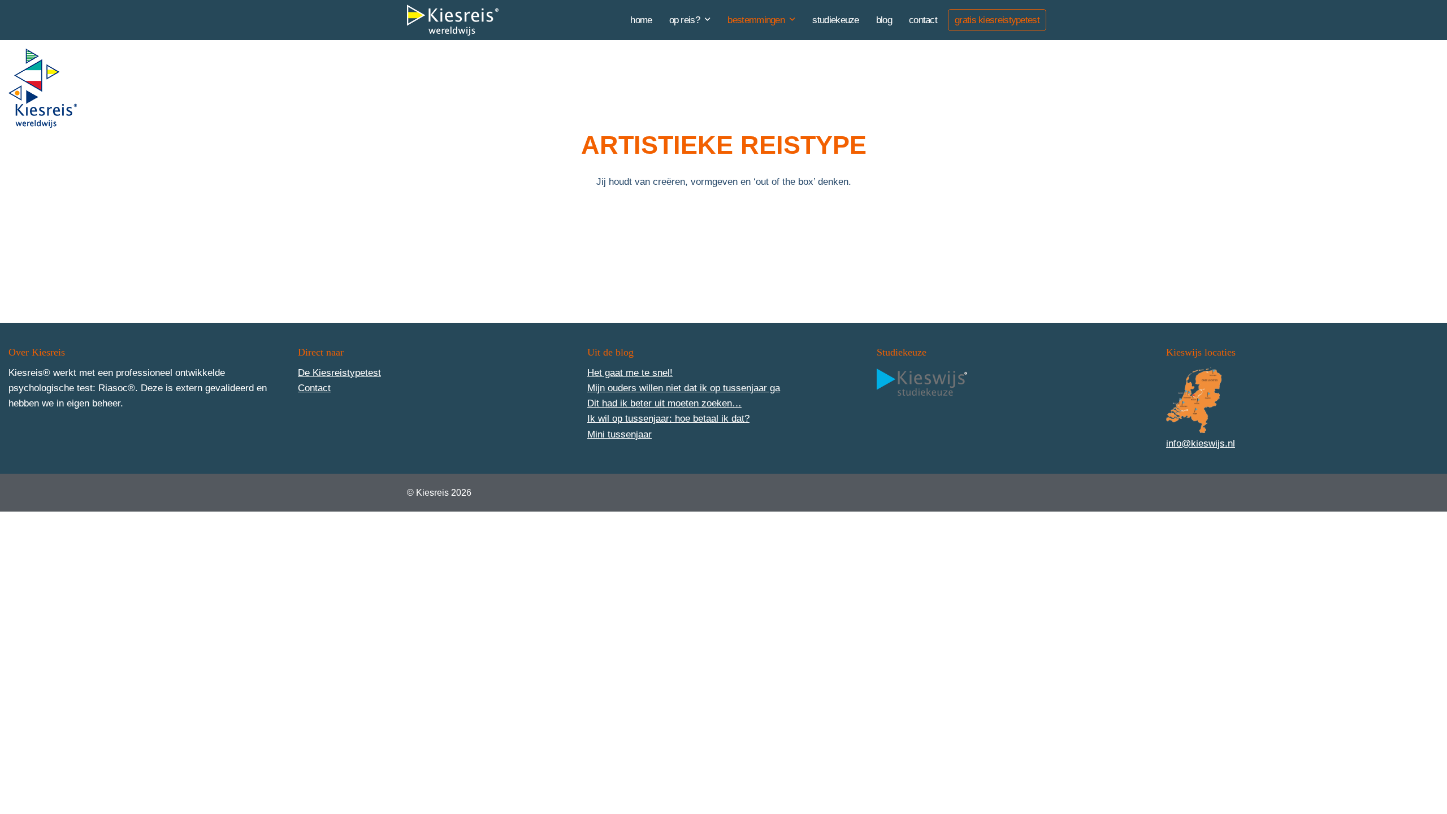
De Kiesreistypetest (339, 372)
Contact (314, 388)
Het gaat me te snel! (630, 372)
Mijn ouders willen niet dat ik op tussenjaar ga (683, 388)
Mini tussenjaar (619, 434)
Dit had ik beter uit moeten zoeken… (664, 403)
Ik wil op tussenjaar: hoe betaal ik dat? (668, 418)
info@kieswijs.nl (1200, 443)
